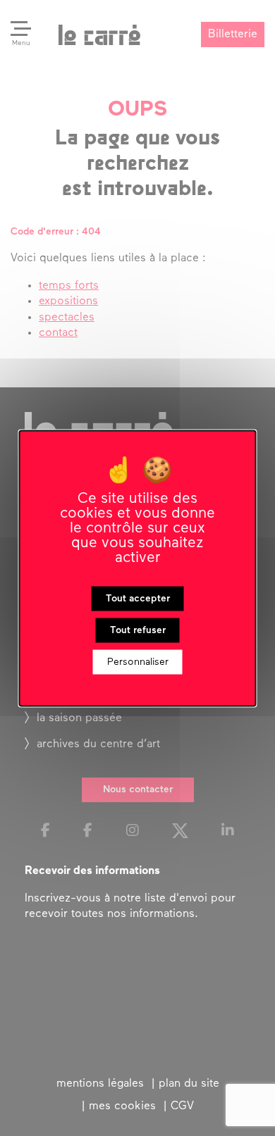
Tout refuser (138, 630)
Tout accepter (138, 598)
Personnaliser (138, 661)
